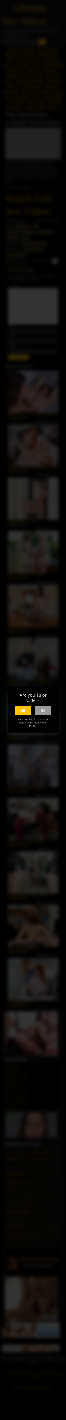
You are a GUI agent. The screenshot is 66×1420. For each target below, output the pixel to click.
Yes (22, 710)
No (43, 710)
